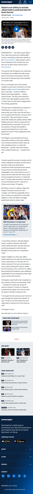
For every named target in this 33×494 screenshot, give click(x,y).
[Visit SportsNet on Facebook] (14, 476)
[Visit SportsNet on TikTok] (24, 476)
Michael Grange (6, 15)
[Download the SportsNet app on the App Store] (6, 441)
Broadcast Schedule (9, 234)
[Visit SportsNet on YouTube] (8, 476)
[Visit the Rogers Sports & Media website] (9, 485)
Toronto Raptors (9, 60)
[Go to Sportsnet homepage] (6, 2)
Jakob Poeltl (16, 89)
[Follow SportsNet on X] (3, 476)
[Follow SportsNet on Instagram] (19, 476)
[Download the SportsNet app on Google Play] (19, 441)
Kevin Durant (5, 67)
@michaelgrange (17, 15)
